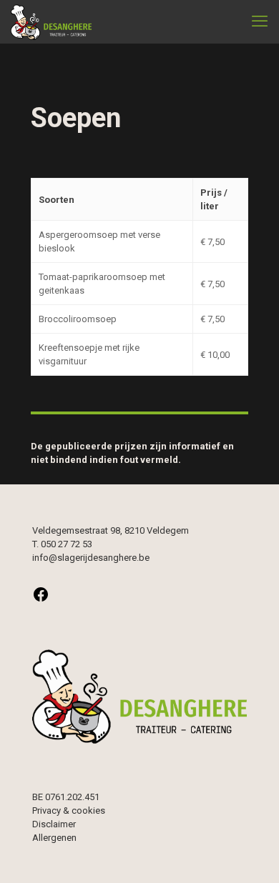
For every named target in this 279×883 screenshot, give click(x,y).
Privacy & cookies (68, 810)
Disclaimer (54, 824)
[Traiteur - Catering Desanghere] (51, 21)
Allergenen (54, 837)
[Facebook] (40, 599)
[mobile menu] (260, 21)
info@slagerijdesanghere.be (91, 557)
